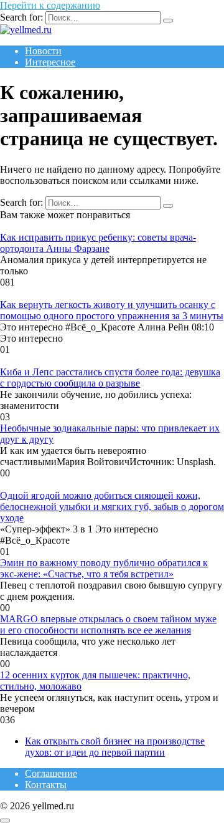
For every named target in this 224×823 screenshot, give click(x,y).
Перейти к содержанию (50, 5)
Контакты (46, 784)
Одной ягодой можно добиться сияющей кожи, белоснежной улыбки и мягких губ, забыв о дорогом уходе (112, 506)
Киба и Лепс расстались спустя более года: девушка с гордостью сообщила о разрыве (110, 377)
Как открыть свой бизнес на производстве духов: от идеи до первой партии (115, 747)
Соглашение (51, 773)
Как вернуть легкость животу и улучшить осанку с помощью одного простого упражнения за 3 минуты (111, 310)
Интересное (50, 62)
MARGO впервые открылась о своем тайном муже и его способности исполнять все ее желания (108, 624)
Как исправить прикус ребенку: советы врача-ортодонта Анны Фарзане (98, 243)
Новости (43, 51)
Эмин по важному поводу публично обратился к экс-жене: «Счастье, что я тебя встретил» (104, 568)
